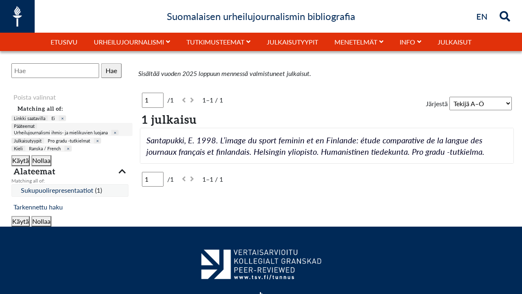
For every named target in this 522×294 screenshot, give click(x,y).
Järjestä (437, 103)
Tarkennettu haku (38, 207)
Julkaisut (454, 42)
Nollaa (41, 160)
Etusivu (64, 42)
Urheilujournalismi (129, 42)
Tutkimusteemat (215, 42)
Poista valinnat (34, 97)
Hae (111, 70)
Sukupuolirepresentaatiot (58, 190)
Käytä (20, 160)
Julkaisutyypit (292, 42)
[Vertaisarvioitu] (261, 267)
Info (407, 42)
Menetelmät (355, 42)
